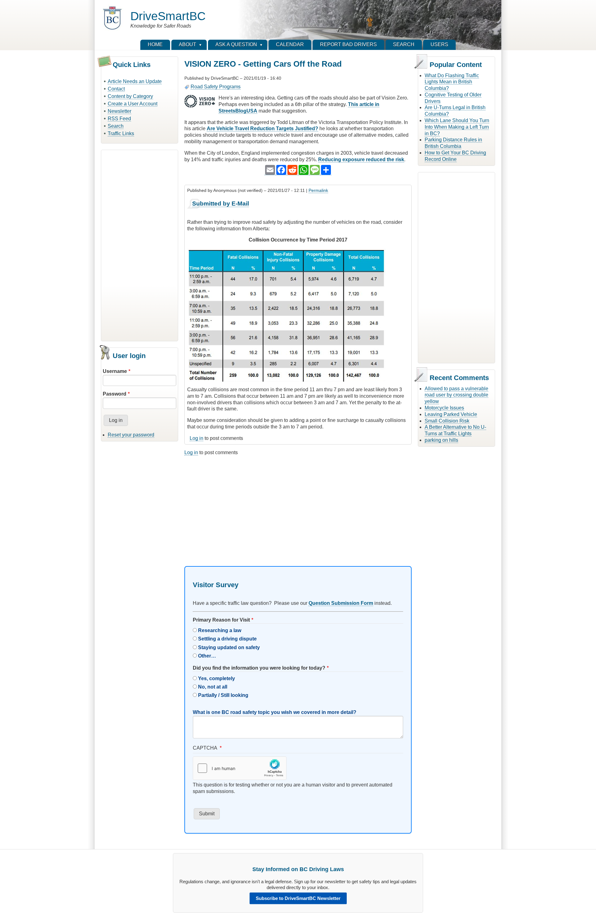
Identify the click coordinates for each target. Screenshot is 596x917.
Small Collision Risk (447, 420)
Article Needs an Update (135, 81)
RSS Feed (119, 118)
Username (115, 371)
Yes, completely (216, 678)
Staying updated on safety (229, 647)
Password (114, 393)
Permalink (318, 190)
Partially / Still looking (223, 695)
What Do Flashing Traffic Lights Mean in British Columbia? (452, 82)
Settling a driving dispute (227, 638)
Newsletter (119, 111)
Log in (196, 438)
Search (116, 126)
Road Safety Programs (216, 86)
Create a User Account (132, 103)
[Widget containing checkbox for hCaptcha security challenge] (240, 768)
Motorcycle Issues (444, 407)
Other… (207, 655)
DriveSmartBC (167, 16)
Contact (116, 88)
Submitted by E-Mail (220, 203)
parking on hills (441, 440)
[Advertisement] (139, 245)
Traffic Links (121, 133)
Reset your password (131, 434)
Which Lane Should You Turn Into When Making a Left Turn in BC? (457, 127)
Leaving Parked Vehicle (451, 414)
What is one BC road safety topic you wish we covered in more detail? (274, 712)
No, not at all (212, 686)
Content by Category (130, 96)
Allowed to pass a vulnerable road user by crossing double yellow (456, 395)
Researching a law (219, 630)
